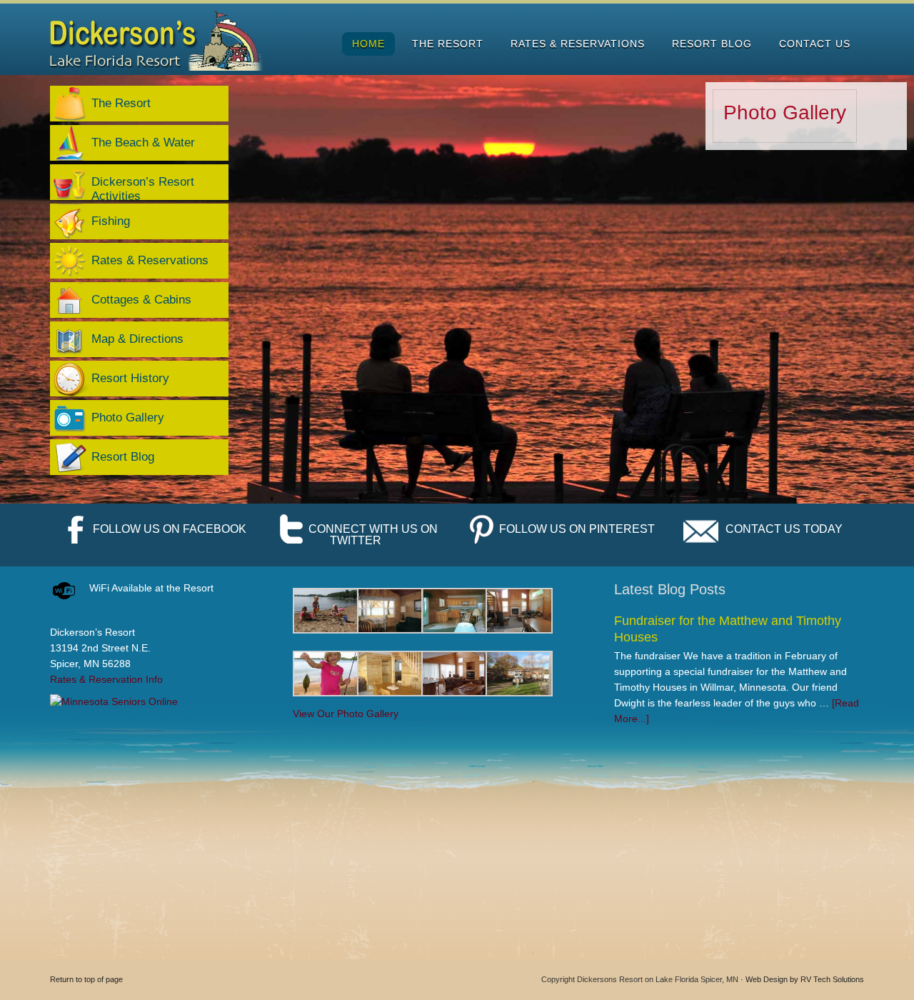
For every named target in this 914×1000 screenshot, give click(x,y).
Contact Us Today (784, 529)
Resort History (130, 378)
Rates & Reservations (150, 260)
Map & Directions (137, 339)
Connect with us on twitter (373, 534)
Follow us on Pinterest (577, 529)
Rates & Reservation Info (106, 679)
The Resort (121, 103)
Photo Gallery (784, 112)
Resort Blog (122, 457)
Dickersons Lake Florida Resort (157, 41)
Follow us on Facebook (169, 529)
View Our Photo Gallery (345, 713)
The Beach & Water (143, 142)
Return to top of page (86, 979)
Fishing (110, 221)
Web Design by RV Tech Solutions (804, 979)
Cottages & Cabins (141, 299)
